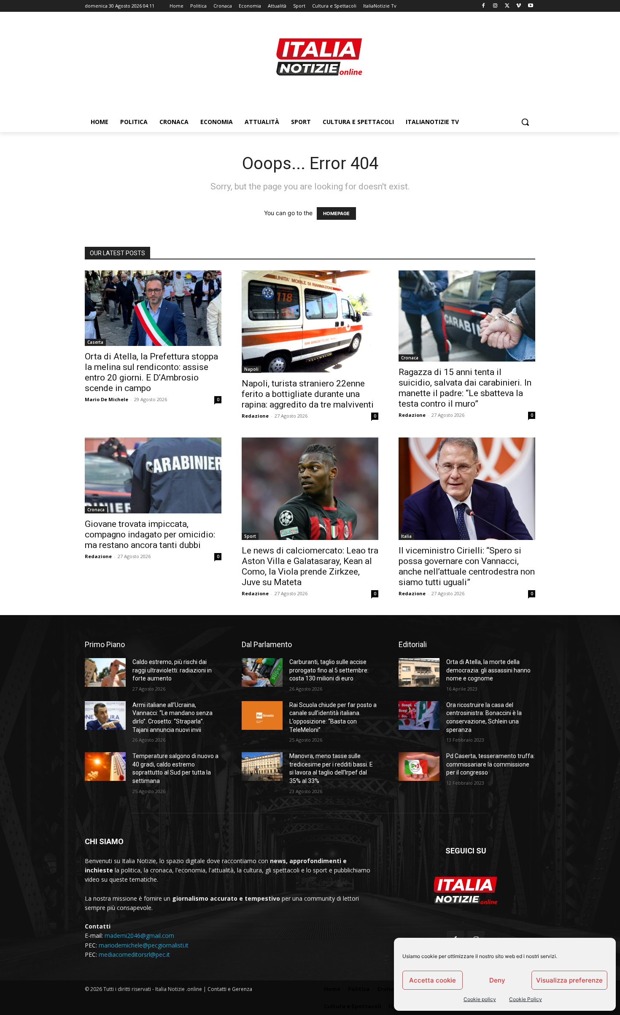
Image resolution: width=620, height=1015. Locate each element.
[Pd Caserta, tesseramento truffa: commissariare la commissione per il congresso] (419, 766)
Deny (497, 980)
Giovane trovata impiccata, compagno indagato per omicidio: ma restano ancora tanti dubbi (150, 534)
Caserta (95, 342)
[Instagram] (495, 6)
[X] (507, 6)
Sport (250, 536)
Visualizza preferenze (569, 980)
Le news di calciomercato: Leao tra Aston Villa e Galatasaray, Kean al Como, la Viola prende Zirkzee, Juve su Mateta (310, 566)
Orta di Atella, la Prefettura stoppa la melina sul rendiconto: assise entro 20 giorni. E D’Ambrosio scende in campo (151, 372)
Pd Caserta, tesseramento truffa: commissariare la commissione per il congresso (490, 764)
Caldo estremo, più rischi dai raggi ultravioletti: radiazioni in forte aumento (172, 670)
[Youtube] (530, 6)
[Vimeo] (518, 6)
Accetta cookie (432, 980)
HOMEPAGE (336, 213)
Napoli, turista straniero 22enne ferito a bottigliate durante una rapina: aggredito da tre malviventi (308, 394)
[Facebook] (483, 6)
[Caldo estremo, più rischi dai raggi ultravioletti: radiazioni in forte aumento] (105, 672)
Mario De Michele (106, 399)
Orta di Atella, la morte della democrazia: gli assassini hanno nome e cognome (488, 670)
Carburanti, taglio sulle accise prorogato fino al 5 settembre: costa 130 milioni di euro (329, 670)
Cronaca (409, 358)
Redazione (255, 416)
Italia (406, 536)
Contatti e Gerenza (230, 989)
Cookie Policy (525, 999)
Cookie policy (480, 999)
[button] (525, 122)
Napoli (251, 369)
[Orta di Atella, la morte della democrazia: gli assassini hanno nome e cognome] (419, 672)
